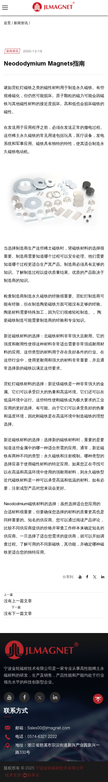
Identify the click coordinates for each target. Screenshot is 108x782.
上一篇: (18, 598)
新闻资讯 (21, 23)
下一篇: (18, 610)
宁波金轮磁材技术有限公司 (59, 768)
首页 (7, 23)
